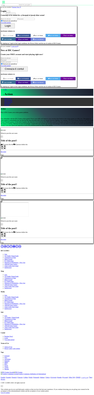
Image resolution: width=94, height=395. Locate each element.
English (3, 377)
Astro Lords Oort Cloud (11, 266)
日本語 (78, 377)
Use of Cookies (5, 392)
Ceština (26, 377)
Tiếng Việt (72, 377)
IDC (5, 89)
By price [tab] (6, 105)
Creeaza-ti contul (14, 68)
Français (20, 377)
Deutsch (14, 377)
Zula (5, 254)
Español (8, 377)
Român (59, 377)
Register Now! (16, 7)
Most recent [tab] (7, 98)
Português (36, 377)
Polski (30, 377)
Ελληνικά (53, 377)
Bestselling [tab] (7, 103)
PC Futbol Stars (9, 261)
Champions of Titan (10, 257)
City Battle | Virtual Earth (11, 317)
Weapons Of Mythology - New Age (14, 262)
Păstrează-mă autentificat (10, 21)
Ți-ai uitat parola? (6, 22)
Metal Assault (8, 259)
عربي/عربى (84, 377)
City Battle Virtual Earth (11, 256)
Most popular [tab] (8, 100)
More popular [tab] (8, 102)
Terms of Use (8, 347)
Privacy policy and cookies (12, 348)
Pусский (65, 377)
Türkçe (48, 377)
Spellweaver (8, 267)
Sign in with (8, 35)
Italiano (42, 377)
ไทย (90, 377)
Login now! (14, 46)
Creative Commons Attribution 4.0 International (32, 374)
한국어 (3, 379)
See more (3, 151)
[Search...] (6, 8)
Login (8, 25)
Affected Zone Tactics (10, 264)
